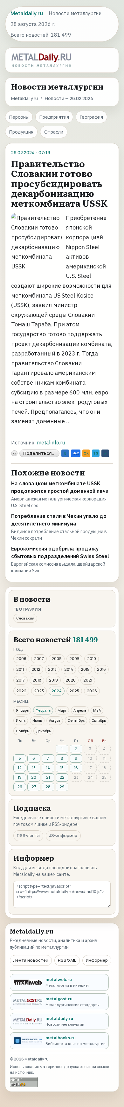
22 (62, 777)
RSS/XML (67, 960)
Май (97, 710)
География (91, 117)
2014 (68, 669)
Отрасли (53, 132)
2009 (74, 658)
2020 (70, 680)
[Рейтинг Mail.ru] (24, 1082)
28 (48, 786)
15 (62, 767)
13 (34, 767)
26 (19, 786)
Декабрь (43, 730)
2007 (39, 658)
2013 (52, 669)
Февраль (43, 710)
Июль (37, 720)
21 (48, 777)
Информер (97, 960)
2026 (92, 691)
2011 (20, 669)
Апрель (79, 710)
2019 (53, 680)
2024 (57, 691)
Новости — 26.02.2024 (69, 98)
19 (20, 777)
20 (33, 777)
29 (62, 786)
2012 (35, 669)
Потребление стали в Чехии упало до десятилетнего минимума (59, 520)
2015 (85, 669)
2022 (21, 691)
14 (48, 767)
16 (76, 767)
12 (20, 767)
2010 (91, 658)
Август (54, 720)
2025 (74, 691)
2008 (57, 658)
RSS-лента (28, 835)
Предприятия (54, 117)
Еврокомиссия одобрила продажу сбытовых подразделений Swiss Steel (60, 552)
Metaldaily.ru (24, 98)
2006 (21, 658)
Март (62, 710)
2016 (101, 669)
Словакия (25, 618)
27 (33, 786)
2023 (39, 691)
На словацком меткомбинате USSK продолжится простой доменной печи (59, 487)
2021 (87, 680)
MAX (75, 453)
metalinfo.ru (51, 442)
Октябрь (99, 720)
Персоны (19, 117)
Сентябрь (76, 720)
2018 (36, 680)
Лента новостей (30, 960)
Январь (22, 710)
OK (86, 453)
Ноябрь (22, 730)
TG (95, 453)
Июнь (20, 720)
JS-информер (63, 835)
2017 (20, 680)
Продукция (21, 132)
